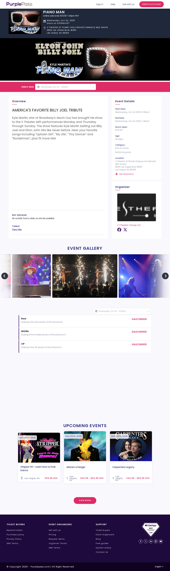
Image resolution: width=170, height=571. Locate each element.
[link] (136, 174)
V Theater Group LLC (129, 225)
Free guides (102, 543)
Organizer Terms (58, 543)
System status (103, 547)
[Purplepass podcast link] (156, 541)
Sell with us (128, 4)
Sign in (99, 4)
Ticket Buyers (103, 530)
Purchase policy (15, 534)
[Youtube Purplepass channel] (161, 541)
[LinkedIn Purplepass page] (151, 541)
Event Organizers (105, 534)
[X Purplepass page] (146, 541)
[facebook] (119, 230)
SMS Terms (12, 543)
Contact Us (102, 552)
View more (85, 500)
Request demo (57, 539)
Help (112, 4)
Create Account (151, 4)
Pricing (52, 534)
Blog (98, 539)
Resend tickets (15, 530)
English (158, 566)
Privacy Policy (14, 539)
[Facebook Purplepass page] (141, 541)
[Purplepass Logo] (19, 4)
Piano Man (17, 229)
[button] (75, 30)
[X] (125, 230)
